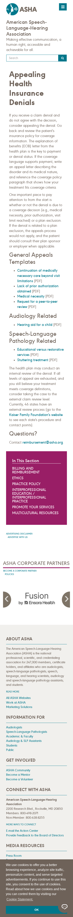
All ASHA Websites (18, 698)
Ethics (18, 478)
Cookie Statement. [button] (19, 899)
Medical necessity (30, 296)
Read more (12, 691)
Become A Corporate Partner (19, 571)
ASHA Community (18, 770)
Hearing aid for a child (34, 324)
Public (10, 750)
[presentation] (36, 599)
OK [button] (36, 909)
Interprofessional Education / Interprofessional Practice (29, 495)
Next (66, 600)
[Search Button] (62, 58)
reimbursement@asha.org (43, 442)
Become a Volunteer (19, 779)
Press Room (14, 856)
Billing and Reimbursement (26, 470)
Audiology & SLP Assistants (24, 741)
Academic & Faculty (19, 736)
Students (11, 745)
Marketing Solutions (19, 707)
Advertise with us (18, 537)
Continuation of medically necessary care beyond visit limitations (38, 275)
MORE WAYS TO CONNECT (21, 824)
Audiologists (14, 727)
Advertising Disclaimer (19, 533)
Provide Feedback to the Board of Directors (35, 835)
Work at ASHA (16, 702)
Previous (7, 600)
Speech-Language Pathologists (26, 732)
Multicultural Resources (35, 513)
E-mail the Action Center (22, 831)
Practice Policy (26, 484)
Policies (9, 574)
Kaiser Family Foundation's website (36, 415)
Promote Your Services (33, 507)
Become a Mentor (18, 775)
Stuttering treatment (32, 360)
